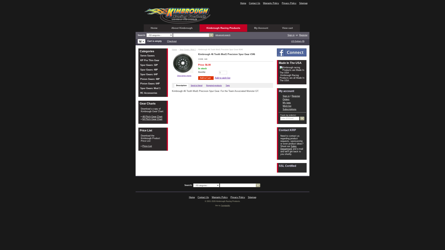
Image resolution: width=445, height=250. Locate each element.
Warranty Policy (271, 3)
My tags (287, 102)
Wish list (287, 106)
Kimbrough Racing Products (223, 28)
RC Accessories (148, 93)
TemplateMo (225, 205)
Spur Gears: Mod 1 (188, 49)
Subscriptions (289, 109)
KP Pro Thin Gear (149, 60)
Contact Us (254, 3)
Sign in (286, 96)
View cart (287, 28)
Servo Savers (147, 55)
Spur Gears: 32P (149, 65)
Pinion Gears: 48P (150, 79)
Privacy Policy (289, 3)
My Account (261, 28)
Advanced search (222, 35)
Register (303, 35)
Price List (147, 146)
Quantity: (202, 72)
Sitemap (303, 3)
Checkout (172, 41)
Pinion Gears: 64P (150, 83)
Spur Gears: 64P (149, 74)
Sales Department (288, 147)
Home (243, 3)
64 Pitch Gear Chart (152, 119)
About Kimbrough (182, 28)
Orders (286, 99)
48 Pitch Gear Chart (152, 116)
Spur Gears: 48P (149, 69)
